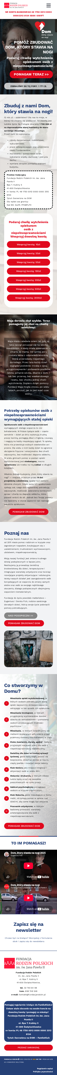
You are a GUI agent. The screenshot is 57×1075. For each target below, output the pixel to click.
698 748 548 (31, 991)
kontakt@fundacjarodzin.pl (32, 994)
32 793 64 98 (30, 988)
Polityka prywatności (43, 1072)
